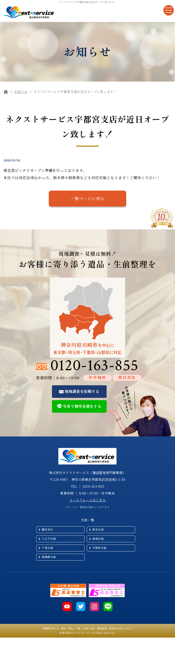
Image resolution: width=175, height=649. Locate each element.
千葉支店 (47, 548)
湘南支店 (98, 538)
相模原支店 (49, 557)
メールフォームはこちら (87, 500)
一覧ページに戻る (87, 198)
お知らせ (21, 91)
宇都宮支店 (99, 548)
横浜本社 (47, 529)
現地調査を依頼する (82, 391)
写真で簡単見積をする (82, 406)
